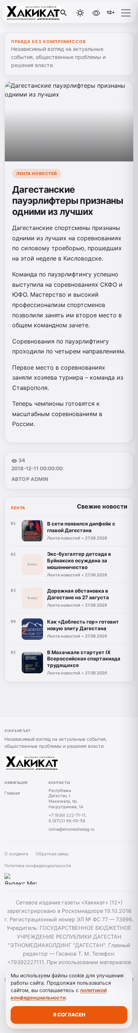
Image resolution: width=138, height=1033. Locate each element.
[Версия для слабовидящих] (96, 13)
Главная (12, 793)
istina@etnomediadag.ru (71, 829)
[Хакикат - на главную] (36, 13)
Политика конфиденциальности (37, 865)
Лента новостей (36, 173)
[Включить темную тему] (80, 13)
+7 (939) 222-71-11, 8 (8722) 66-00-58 (67, 818)
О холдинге (16, 853)
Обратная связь (52, 853)
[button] (126, 13)
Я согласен (69, 1015)
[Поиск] (64, 13)
